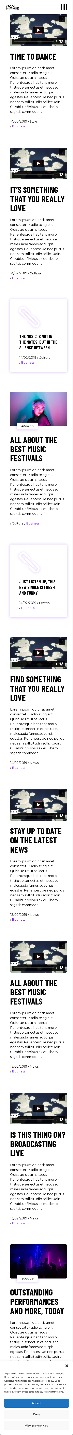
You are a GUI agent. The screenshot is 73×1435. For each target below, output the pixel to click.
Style (33, 121)
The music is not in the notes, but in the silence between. (38, 342)
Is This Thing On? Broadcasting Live (37, 1143)
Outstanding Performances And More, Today (37, 1301)
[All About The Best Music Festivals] (38, 409)
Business (18, 126)
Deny (36, 1414)
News (34, 763)
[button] (67, 1366)
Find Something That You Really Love (37, 688)
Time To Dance (33, 56)
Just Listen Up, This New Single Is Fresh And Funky (37, 587)
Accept (36, 1403)
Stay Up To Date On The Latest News (36, 840)
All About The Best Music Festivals (33, 449)
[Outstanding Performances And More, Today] (38, 1261)
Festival (44, 603)
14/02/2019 (19, 273)
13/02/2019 (19, 915)
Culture (35, 273)
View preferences (36, 1425)
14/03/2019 (19, 121)
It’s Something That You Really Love (37, 198)
